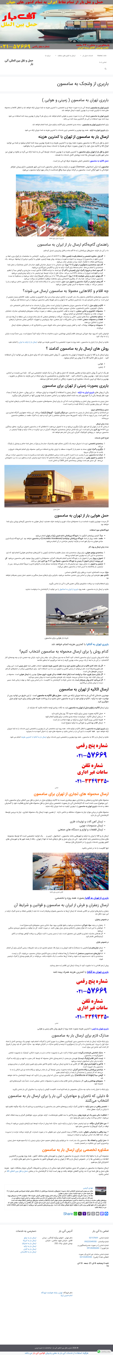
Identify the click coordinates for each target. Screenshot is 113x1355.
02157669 (93, 1237)
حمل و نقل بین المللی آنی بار (19, 62)
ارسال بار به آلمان (30, 1249)
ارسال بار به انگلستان (28, 1251)
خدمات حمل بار (88, 55)
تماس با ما (102, 62)
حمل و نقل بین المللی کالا (17, 1171)
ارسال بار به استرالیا (29, 1243)
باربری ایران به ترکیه (86, 392)
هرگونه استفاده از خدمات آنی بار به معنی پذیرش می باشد (56, 1353)
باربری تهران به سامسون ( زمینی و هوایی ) (75, 100)
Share (68, 1214)
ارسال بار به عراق (30, 1237)
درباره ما (47, 55)
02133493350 (86, 1257)
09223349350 (90, 1241)
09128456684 (93, 1248)
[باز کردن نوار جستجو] (106, 69)
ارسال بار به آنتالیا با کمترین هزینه (34, 737)
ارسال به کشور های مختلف (66, 55)
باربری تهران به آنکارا (98, 972)
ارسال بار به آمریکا (29, 1240)
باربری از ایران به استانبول (68, 589)
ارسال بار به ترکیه (30, 1246)
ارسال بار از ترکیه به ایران (28, 342)
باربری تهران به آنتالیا (97, 644)
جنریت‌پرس (38, 1348)
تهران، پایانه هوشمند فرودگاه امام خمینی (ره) (56, 1294)
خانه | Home (101, 55)
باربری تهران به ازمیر (100, 1029)
